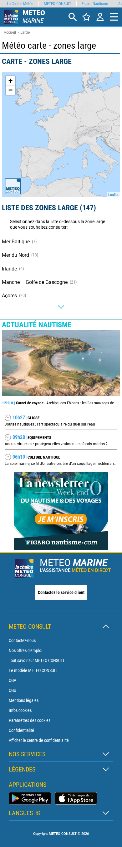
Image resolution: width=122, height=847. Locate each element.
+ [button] (10, 81)
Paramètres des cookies (29, 720)
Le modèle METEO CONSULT (33, 670)
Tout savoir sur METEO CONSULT (36, 660)
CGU (12, 690)
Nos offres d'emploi (25, 650)
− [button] (10, 90)
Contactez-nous (22, 640)
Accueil (10, 32)
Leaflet (113, 194)
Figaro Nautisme (95, 3)
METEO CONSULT (57, 3)
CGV (12, 680)
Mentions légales (23, 700)
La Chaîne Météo (20, 3)
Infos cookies (20, 710)
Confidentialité (21, 730)
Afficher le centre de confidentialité (39, 740)
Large (25, 32)
